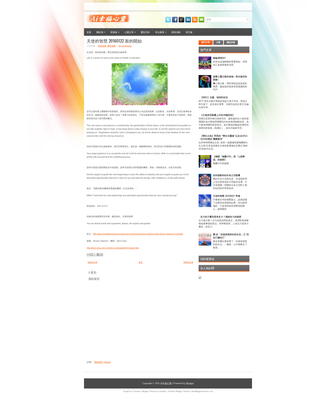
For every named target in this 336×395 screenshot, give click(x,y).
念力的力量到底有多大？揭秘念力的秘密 (220, 216)
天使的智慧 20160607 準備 (226, 196)
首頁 (89, 32)
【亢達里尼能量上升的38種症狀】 (217, 115)
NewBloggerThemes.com (202, 391)
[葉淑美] (200, 278)
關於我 (101, 32)
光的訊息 (102, 46)
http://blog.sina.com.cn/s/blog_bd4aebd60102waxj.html (113, 248)
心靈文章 (130, 32)
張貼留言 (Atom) (102, 362)
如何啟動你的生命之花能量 (226, 175)
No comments (125, 46)
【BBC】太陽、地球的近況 (214, 97)
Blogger (190, 383)
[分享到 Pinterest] (101, 254)
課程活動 (175, 32)
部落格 (115, 32)
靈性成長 (111, 46)
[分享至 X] (95, 254)
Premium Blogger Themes (179, 391)
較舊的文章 (188, 262)
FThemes (136, 391)
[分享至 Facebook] (98, 254)
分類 (218, 42)
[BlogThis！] (91, 254)
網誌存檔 (231, 42)
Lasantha (162, 391)
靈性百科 (145, 32)
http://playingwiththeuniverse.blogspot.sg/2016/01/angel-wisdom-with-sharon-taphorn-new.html (138, 234)
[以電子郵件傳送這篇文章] (88, 254)
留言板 (189, 32)
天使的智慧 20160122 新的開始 (114, 41)
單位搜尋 (160, 32)
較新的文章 (92, 262)
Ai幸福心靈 (166, 383)
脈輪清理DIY (219, 58)
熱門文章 (205, 42)
